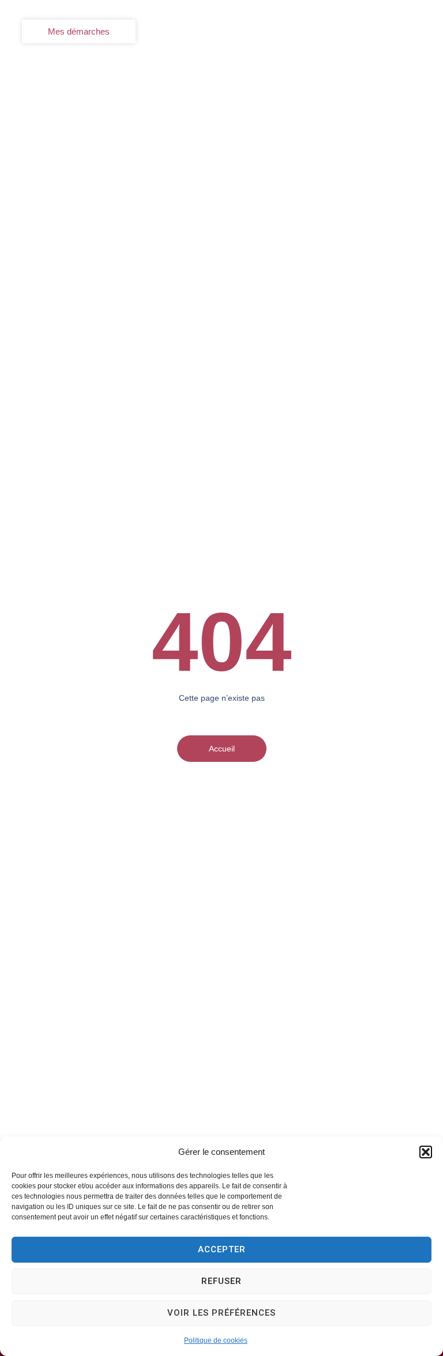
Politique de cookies (215, 1340)
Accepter (222, 1249)
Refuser (221, 1281)
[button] (425, 1152)
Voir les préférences (221, 1313)
